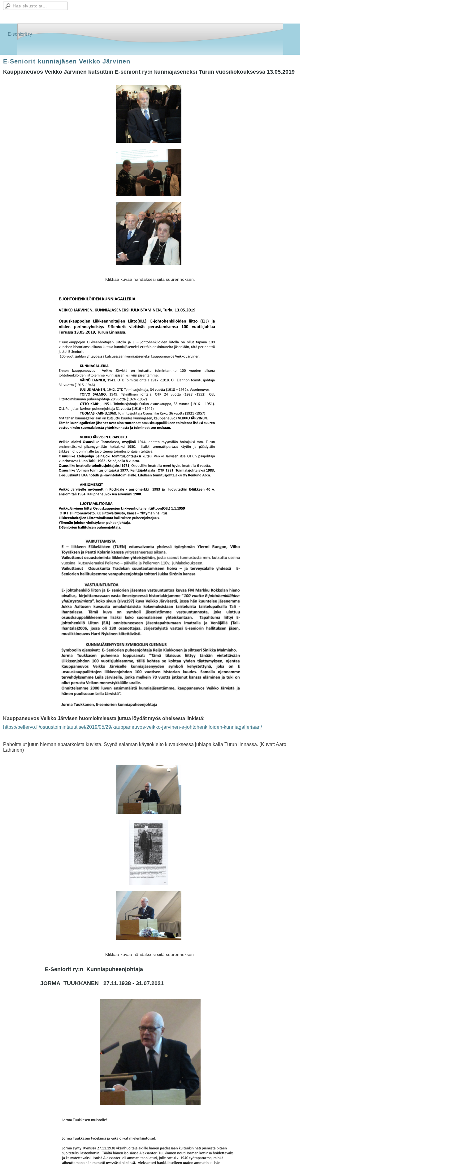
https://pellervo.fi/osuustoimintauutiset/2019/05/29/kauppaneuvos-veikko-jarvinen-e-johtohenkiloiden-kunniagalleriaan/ (132, 727)
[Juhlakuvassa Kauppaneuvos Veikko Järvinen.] (148, 114)
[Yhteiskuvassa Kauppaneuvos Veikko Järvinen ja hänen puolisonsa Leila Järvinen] (148, 233)
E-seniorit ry (20, 34)
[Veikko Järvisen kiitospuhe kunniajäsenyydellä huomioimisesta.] (148, 915)
